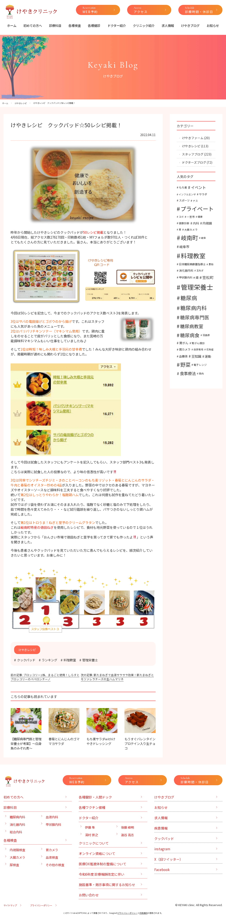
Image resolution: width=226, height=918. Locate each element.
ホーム (11, 25)
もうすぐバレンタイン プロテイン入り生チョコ (141, 743)
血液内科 (52, 817)
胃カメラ (184, 349)
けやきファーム (192, 138)
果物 (211, 264)
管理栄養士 (90, 660)
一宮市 (191, 217)
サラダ (203, 194)
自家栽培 (198, 349)
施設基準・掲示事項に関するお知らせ (107, 884)
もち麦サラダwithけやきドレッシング (101, 741)
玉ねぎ (200, 270)
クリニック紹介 (143, 25)
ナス (195, 200)
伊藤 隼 (90, 827)
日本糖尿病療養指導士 (192, 264)
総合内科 (16, 832)
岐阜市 (184, 246)
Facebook (162, 869)
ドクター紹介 (116, 25)
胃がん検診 (198, 343)
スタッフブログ (192, 154)
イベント (198, 187)
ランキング (49, 660)
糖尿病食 (190, 335)
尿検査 (14, 864)
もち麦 (183, 187)
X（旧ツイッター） (168, 859)
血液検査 (52, 857)
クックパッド (26, 660)
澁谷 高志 (127, 834)
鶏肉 (201, 373)
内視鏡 (207, 223)
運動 (208, 356)
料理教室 (70, 660)
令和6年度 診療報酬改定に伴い (101, 874)
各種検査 (74, 25)
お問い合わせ (89, 894)
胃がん (183, 343)
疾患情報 (161, 828)
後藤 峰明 (127, 827)
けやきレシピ (191, 146)
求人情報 (168, 25)
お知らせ (213, 25)
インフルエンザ (187, 194)
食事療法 (188, 373)
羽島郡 (206, 335)
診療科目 (55, 25)
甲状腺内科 (185, 277)
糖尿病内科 (193, 308)
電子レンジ (200, 364)
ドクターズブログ (194, 162)
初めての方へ (32, 25)
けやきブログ (190, 25)
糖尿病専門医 (194, 317)
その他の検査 (55, 864)
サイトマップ (10, 905)
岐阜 (203, 237)
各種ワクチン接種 (92, 807)
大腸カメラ (191, 229)
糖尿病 (189, 298)
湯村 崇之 (91, 834)
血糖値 (183, 356)
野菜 (185, 364)
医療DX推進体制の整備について (102, 863)
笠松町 (208, 277)
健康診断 (184, 223)
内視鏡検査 (17, 849)
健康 (200, 216)
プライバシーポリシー (41, 905)
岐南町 (189, 238)
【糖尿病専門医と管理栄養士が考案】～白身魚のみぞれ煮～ (26, 743)
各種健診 (94, 25)
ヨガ (181, 216)
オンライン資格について (97, 853)
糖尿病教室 (191, 326)
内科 (196, 223)
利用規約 (143, 913)
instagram (162, 848)
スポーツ (184, 200)
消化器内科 (186, 270)
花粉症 (210, 349)
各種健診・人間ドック (95, 797)
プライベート (197, 209)
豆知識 (196, 356)
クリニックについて (94, 843)
